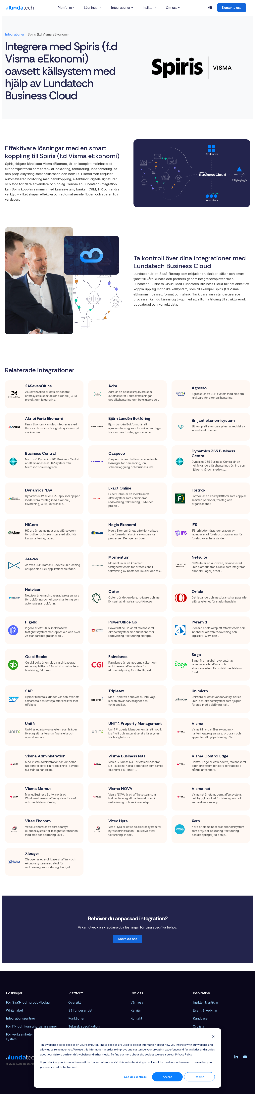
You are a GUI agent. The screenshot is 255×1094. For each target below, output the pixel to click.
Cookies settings (135, 1076)
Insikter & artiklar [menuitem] (206, 1002)
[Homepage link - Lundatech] (22, 1058)
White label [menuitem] (14, 1010)
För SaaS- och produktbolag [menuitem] (28, 1002)
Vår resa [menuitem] (136, 1002)
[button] (236, 1057)
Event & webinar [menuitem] (205, 1010)
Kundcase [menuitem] (200, 1018)
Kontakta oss (231, 8)
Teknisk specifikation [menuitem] (84, 1026)
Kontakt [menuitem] (136, 1018)
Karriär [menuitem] (135, 1010)
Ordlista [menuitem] (198, 1026)
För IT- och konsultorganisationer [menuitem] (31, 1026)
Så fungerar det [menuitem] (80, 1010)
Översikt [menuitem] (74, 1002)
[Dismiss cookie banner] (213, 1037)
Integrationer (15, 34)
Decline (199, 1076)
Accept (167, 1076)
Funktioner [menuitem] (76, 1018)
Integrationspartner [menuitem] (20, 1018)
